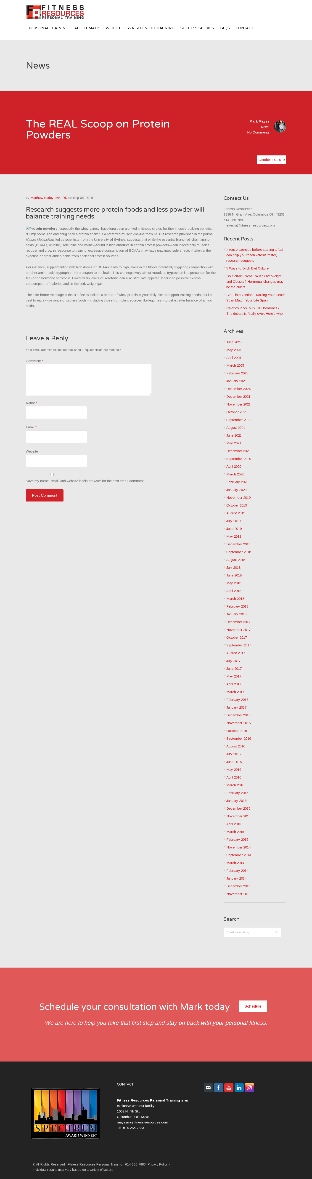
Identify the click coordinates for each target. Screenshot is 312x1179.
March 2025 (235, 365)
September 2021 (238, 420)
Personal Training (48, 28)
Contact (244, 28)
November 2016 (238, 723)
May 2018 (233, 583)
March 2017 (235, 692)
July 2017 (233, 661)
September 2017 (238, 645)
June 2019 (234, 529)
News (265, 127)
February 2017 (237, 700)
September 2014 (238, 855)
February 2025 (237, 373)
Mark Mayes (259, 121)
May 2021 (233, 443)
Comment (34, 361)
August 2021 (235, 427)
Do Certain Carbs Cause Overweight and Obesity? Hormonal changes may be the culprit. (255, 281)
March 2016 (235, 785)
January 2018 (236, 614)
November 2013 (238, 894)
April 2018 (233, 591)
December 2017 (238, 622)
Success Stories (197, 28)
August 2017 (235, 653)
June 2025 (234, 342)
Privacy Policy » (159, 1164)
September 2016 (238, 738)
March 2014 (235, 863)
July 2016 (233, 754)
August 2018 (235, 560)
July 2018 (233, 567)
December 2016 (238, 715)
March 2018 (235, 598)
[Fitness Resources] (60, 12)
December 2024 (238, 389)
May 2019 (233, 536)
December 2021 (238, 396)
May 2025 (233, 350)
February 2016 (237, 793)
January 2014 (236, 878)
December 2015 (238, 808)
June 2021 (234, 435)
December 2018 (238, 544)
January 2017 (236, 707)
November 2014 (238, 847)
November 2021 (238, 404)
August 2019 (235, 513)
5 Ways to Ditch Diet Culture (247, 268)
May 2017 (233, 676)
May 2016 (233, 769)
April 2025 (233, 358)
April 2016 (233, 777)
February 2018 (237, 606)
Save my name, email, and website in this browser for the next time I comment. (85, 481)
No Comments (258, 132)
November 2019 (238, 497)
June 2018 (234, 575)
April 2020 (233, 466)
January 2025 (236, 381)
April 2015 (233, 824)
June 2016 (234, 762)
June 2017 (234, 668)
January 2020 (236, 490)
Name (31, 403)
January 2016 (236, 801)
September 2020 (238, 459)
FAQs (225, 28)
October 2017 (236, 637)
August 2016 (235, 746)
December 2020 (238, 451)
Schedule (253, 1006)
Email (31, 427)
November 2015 (238, 816)
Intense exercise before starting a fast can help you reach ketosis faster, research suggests (254, 255)
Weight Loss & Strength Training (140, 28)
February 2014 (237, 870)
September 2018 (238, 552)
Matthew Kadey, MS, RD (48, 198)
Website (32, 451)
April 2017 (233, 684)
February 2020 (237, 482)
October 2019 (236, 505)
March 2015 (235, 832)
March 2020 (235, 474)
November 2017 (238, 630)
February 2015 (237, 839)
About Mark (87, 28)
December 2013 (238, 886)
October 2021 (236, 412)
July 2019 (233, 521)
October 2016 (236, 731)
